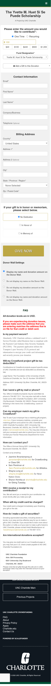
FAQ (5, 617)
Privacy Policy (10, 622)
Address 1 (8, 149)
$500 (34, 46)
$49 (7, 46)
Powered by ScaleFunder (15, 638)
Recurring (34, 36)
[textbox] (27, 66)
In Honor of (26, 225)
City (5, 170)
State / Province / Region (14, 180)
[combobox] (25, 57)
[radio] (25, 217)
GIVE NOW (23, 250)
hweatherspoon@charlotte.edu (15, 529)
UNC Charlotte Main (25, 587)
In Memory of (26, 233)
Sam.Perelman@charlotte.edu (22, 468)
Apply (6, 625)
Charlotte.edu (9, 628)
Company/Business (11, 112)
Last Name (8, 102)
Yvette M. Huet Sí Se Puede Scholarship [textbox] (25, 57)
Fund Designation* (25, 53)
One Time (19, 36)
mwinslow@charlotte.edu (18, 430)
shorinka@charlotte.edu (36, 479)
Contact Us (8, 631)
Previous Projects (25, 596)
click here (7, 420)
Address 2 (7, 159)
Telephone (7, 123)
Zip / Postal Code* (11, 191)
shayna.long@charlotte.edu (21, 473)
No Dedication (26, 216)
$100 (16, 46)
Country (7, 138)
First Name (8, 91)
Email (6, 81)
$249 (25, 46)
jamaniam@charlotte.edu (20, 459)
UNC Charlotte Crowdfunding (17, 612)
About (6, 620)
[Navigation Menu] (46, 3)
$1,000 (44, 46)
